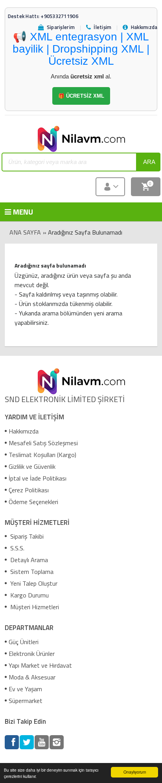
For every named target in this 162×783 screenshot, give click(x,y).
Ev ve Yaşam (25, 689)
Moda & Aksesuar (32, 677)
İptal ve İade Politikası (37, 478)
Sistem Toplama (31, 571)
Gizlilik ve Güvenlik (32, 466)
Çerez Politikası (29, 490)
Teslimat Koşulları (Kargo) (42, 454)
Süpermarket (25, 700)
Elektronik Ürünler (32, 653)
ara (149, 161)
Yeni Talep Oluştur (33, 583)
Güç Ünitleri (24, 641)
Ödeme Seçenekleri (33, 501)
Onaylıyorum (134, 772)
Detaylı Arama (28, 559)
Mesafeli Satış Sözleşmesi (43, 443)
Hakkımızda (24, 431)
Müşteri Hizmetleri (34, 607)
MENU (17, 211)
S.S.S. (16, 548)
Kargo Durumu (29, 595)
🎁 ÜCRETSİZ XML (81, 96)
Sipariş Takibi (26, 536)
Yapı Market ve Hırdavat (40, 665)
